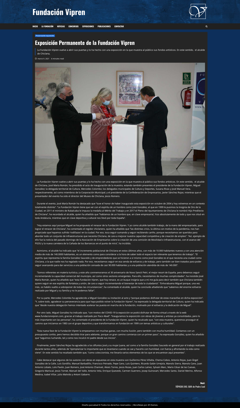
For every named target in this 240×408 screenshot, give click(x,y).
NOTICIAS (61, 26)
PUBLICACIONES (104, 26)
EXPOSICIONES (88, 26)
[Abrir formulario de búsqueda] (207, 26)
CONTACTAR (119, 26)
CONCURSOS (73, 26)
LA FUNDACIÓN (47, 26)
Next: (190, 384)
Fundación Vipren (58, 11)
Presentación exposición (45, 36)
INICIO (35, 26)
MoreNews (138, 405)
